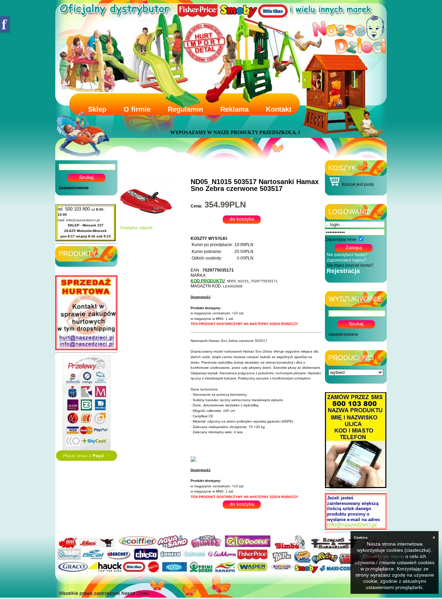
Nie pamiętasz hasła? (347, 254)
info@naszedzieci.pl (83, 220)
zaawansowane (74, 187)
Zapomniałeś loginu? (346, 260)
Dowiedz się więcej (383, 556)
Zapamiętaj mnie (340, 239)
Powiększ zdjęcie (136, 227)
